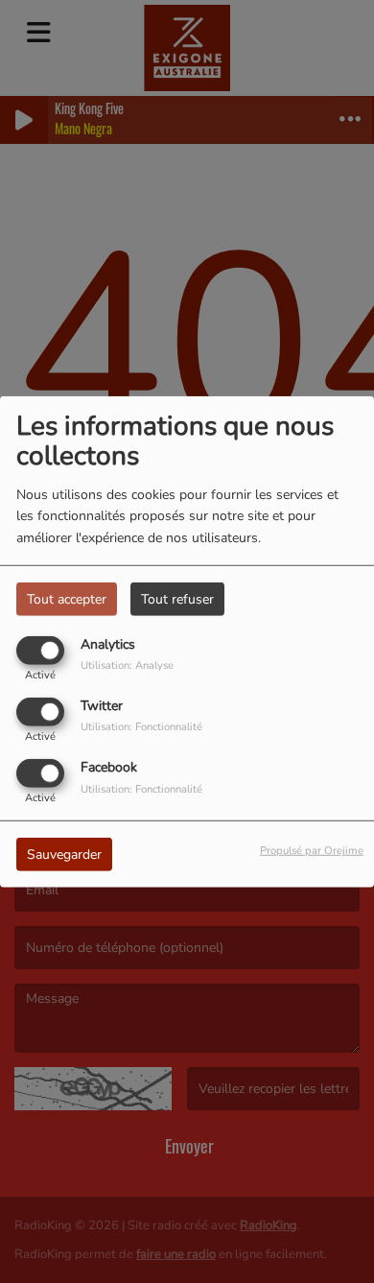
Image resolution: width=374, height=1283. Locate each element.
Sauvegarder (64, 854)
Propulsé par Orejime (311, 850)
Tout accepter (66, 598)
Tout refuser (177, 598)
